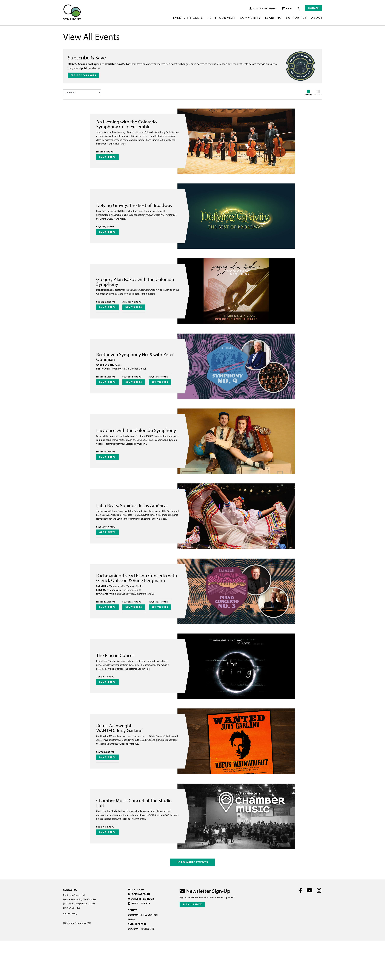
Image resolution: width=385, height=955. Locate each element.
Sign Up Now (192, 904)
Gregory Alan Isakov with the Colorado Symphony (135, 281)
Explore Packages (83, 75)
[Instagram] (319, 890)
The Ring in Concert (116, 655)
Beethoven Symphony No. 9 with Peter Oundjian (135, 356)
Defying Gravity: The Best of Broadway (134, 205)
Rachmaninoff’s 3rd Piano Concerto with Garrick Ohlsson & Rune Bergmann (136, 577)
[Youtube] (310, 890)
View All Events (140, 903)
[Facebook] (300, 890)
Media (131, 919)
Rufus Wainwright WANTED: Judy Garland (119, 727)
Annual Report (137, 923)
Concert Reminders (142, 898)
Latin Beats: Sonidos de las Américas (132, 505)
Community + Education (143, 914)
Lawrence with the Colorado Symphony (136, 430)
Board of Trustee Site (141, 928)
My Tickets (138, 889)
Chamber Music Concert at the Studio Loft (134, 802)
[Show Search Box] (298, 8)
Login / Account (140, 894)
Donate (313, 8)
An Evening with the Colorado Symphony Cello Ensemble (126, 124)
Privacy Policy (70, 913)
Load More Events (192, 862)
